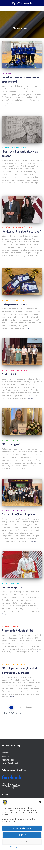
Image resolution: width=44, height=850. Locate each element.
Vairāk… (5, 106)
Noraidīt (22, 835)
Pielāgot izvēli (22, 842)
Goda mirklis (9, 374)
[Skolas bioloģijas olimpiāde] (22, 492)
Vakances (6, 756)
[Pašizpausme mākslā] (22, 281)
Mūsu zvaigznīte (12, 444)
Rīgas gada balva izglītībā (17, 630)
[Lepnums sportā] (22, 564)
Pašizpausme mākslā (15, 304)
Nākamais (28, 707)
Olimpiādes (23, 370)
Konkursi (13, 147)
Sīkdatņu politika (15, 847)
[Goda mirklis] (22, 351)
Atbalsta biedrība (9, 759)
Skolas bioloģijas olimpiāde (18, 514)
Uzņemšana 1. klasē (10, 763)
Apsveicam (5, 147)
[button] (40, 802)
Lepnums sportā (12, 587)
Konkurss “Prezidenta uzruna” (21, 231)
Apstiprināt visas (22, 828)
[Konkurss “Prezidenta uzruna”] (22, 209)
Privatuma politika (28, 847)
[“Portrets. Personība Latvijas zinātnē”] (22, 129)
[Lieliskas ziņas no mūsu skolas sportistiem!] (22, 54)
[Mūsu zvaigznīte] (22, 421)
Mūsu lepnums (6, 73)
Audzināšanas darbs (9, 227)
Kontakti (5, 752)
